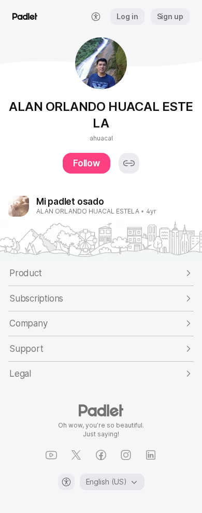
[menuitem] (96, 16)
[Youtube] (51, 455)
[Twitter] (76, 455)
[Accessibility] (66, 482)
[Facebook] (101, 455)
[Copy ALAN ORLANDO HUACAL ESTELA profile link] (129, 163)
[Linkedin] (151, 455)
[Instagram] (126, 455)
